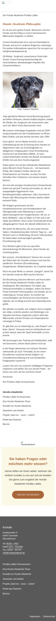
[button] (51, 5)
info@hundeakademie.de (14, 553)
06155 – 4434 (12, 543)
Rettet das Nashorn (12, 419)
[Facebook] (50, 605)
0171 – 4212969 (16, 547)
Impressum (35, 616)
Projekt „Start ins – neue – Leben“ (19, 415)
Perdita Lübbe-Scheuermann (17, 397)
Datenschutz (49, 616)
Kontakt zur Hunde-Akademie (17, 406)
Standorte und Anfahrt (13, 410)
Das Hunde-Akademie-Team (16, 401)
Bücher (6, 424)
